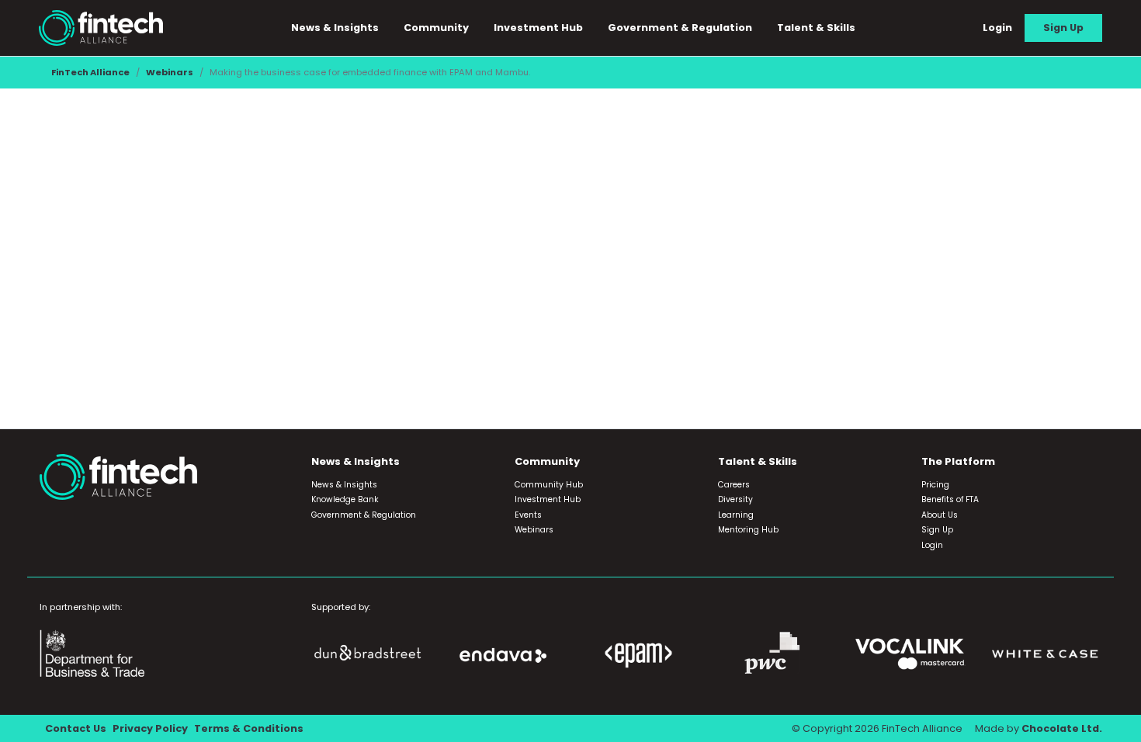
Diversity (735, 499)
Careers (734, 485)
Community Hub (549, 485)
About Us (939, 515)
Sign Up (1063, 27)
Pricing (935, 485)
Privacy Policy (150, 728)
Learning (736, 515)
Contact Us (75, 728)
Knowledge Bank (345, 499)
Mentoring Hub (748, 530)
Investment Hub (538, 27)
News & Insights (344, 485)
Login (997, 27)
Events (528, 515)
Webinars (169, 72)
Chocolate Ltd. (1061, 728)
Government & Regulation (680, 27)
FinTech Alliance (90, 72)
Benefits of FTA (950, 499)
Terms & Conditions (248, 728)
